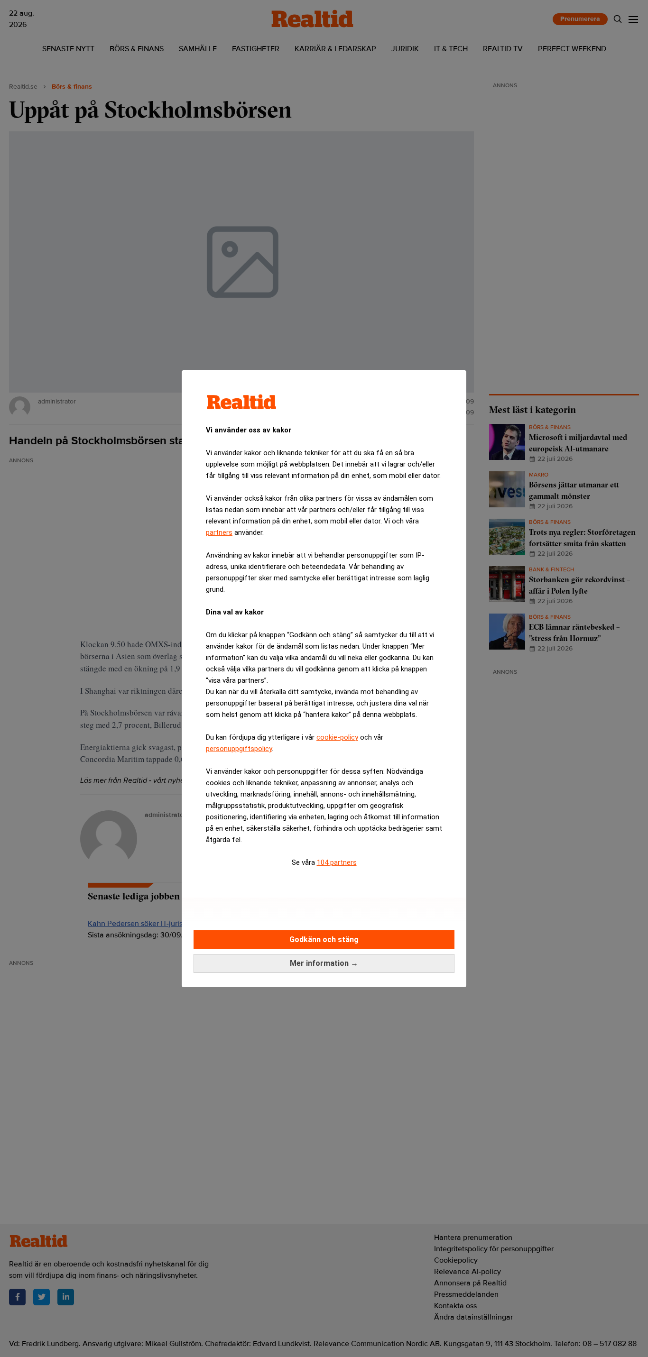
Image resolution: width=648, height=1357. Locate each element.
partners (219, 532)
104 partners (337, 862)
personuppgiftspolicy (239, 748)
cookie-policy (337, 737)
